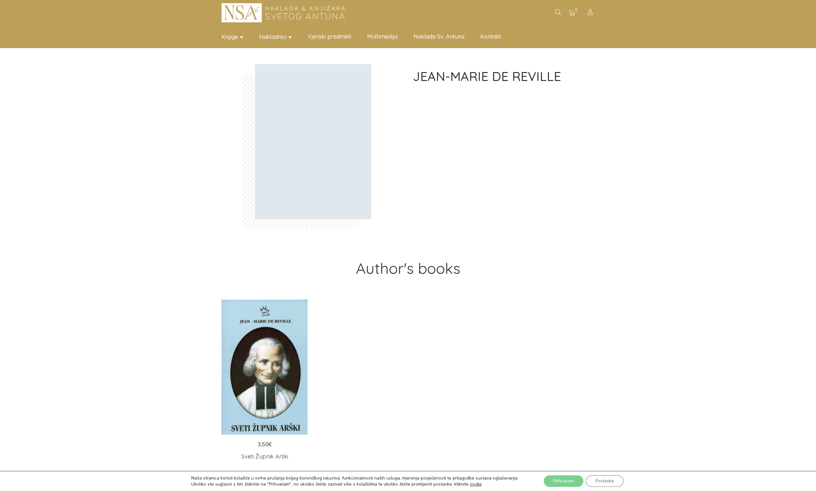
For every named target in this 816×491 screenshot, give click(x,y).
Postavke (604, 481)
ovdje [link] (476, 484)
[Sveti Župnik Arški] (265, 367)
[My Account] (591, 13)
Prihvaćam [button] (563, 481)
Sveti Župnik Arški (264, 456)
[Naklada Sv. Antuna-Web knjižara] (285, 13)
